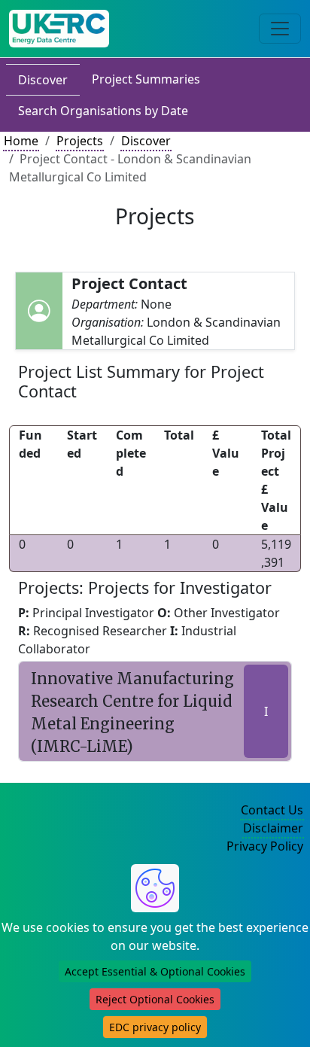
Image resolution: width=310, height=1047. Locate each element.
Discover (43, 80)
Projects (79, 140)
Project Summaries (146, 79)
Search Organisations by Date (103, 110)
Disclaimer (273, 828)
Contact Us (272, 810)
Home (21, 140)
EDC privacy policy (155, 1027)
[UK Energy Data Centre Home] (59, 28)
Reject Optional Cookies (155, 999)
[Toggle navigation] (280, 29)
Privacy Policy (264, 846)
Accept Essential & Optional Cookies (155, 971)
